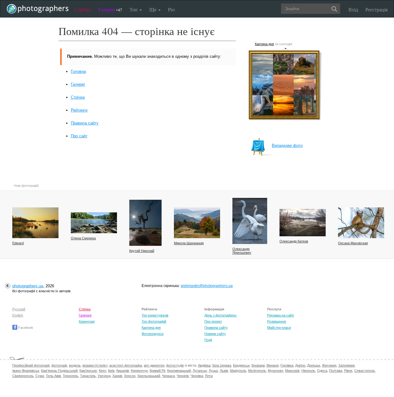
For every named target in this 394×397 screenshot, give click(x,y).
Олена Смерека (83, 238)
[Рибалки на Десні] (35, 222)
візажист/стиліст (94, 365)
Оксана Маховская (353, 243)
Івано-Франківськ (25, 370)
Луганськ (200, 370)
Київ (111, 370)
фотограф (59, 365)
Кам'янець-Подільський (59, 370)
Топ (134, 9)
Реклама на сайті (280, 315)
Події (208, 340)
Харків (117, 376)
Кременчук (139, 370)
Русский (18, 309)
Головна (78, 71)
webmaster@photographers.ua (207, 286)
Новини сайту (215, 334)
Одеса (322, 370)
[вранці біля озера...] (145, 223)
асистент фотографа (125, 365)
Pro (171, 9)
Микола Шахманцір (189, 243)
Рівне (348, 370)
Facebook (25, 327)
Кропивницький (179, 370)
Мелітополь (257, 370)
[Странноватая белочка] (361, 222)
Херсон (129, 376)
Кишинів (122, 370)
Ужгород (104, 376)
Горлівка (286, 365)
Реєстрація (376, 9)
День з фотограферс (220, 315)
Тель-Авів (53, 376)
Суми (39, 376)
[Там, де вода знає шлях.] (94, 222)
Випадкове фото (287, 145)
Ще (153, 9)
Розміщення (276, 321)
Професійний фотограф (31, 365)
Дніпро (300, 365)
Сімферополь (23, 376)
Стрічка (82, 9)
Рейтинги (79, 110)
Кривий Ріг (157, 370)
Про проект (213, 321)
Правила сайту (84, 123)
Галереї (78, 84)
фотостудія (175, 365)
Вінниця (273, 365)
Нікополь (308, 370)
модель (75, 365)
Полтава (335, 370)
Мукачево (275, 370)
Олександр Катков (293, 241)
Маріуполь (238, 370)
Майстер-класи (279, 327)
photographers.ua (27, 286)
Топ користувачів (155, 315)
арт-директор (154, 365)
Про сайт (79, 136)
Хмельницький (148, 376)
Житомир (329, 365)
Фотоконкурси (152, 334)
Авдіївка (204, 365)
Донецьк (313, 365)
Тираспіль (88, 376)
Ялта (209, 376)
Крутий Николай (141, 251)
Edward (18, 243)
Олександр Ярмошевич (241, 250)
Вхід (353, 9)
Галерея (110, 9)
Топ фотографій (154, 321)
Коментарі (86, 321)
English (17, 315)
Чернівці (197, 376)
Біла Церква (221, 365)
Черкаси (168, 376)
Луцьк (213, 370)
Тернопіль (70, 376)
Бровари (258, 365)
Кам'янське (88, 370)
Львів (224, 370)
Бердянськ (241, 365)
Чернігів (183, 376)
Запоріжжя (346, 365)
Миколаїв (292, 370)
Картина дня (264, 44)
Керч (102, 370)
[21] (197, 222)
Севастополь (364, 370)
